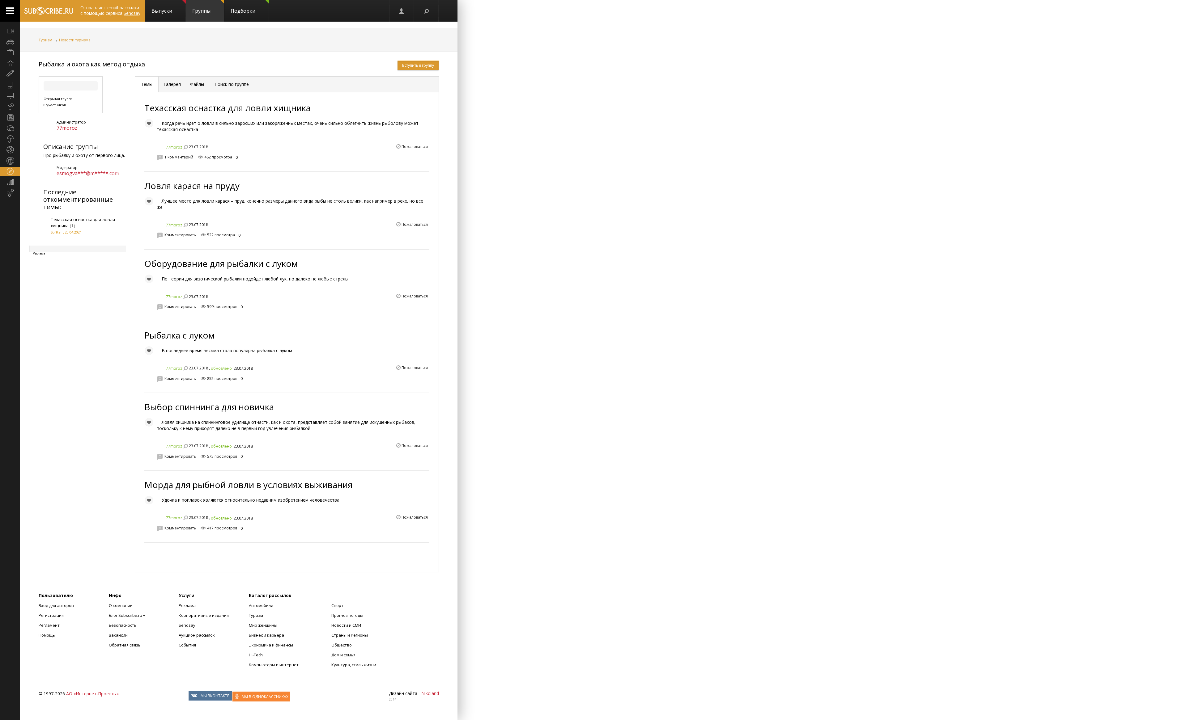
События (187, 645)
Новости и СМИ (346, 625)
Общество (341, 645)
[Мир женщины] (10, 74)
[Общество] (10, 128)
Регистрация (51, 615)
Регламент (49, 625)
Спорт (337, 605)
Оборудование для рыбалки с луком (221, 263)
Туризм (45, 40)
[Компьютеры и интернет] (10, 95)
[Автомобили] (10, 41)
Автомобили (261, 605)
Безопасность (123, 625)
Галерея (172, 84)
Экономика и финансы (271, 645)
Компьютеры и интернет (274, 664)
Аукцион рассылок (197, 635)
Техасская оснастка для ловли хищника (227, 108)
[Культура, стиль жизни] (10, 106)
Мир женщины (263, 625)
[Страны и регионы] (10, 160)
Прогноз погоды (347, 615)
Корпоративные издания (204, 615)
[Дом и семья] (10, 63)
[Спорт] (10, 149)
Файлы (197, 84)
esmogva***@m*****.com (88, 173)
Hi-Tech (256, 655)
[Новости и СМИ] (10, 117)
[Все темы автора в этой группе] (185, 147)
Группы (201, 10)
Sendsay (187, 625)
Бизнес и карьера (266, 635)
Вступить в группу (418, 65)
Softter (56, 232)
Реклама (187, 605)
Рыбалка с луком (179, 335)
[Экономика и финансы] (10, 182)
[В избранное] (149, 123)
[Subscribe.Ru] (48, 11)
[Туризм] (10, 171)
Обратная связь (125, 645)
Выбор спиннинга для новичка (209, 407)
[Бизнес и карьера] (10, 52)
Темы (147, 84)
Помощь (47, 635)
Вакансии (118, 635)
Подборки (243, 10)
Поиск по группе (231, 84)
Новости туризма (75, 40)
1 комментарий (178, 157)
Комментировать (180, 235)
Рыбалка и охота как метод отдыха (92, 64)
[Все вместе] (10, 31)
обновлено (221, 368)
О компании (121, 605)
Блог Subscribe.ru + (127, 615)
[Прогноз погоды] (10, 139)
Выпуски (161, 10)
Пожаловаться (415, 146)
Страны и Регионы (349, 635)
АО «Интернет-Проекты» (92, 694)
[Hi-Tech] (10, 85)
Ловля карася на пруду (192, 186)
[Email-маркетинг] (10, 193)
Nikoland (430, 693)
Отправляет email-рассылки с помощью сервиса (110, 10)
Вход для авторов (56, 605)
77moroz (67, 127)
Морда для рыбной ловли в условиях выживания (248, 485)
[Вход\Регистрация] (401, 11)
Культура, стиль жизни (353, 664)
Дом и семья (343, 655)
